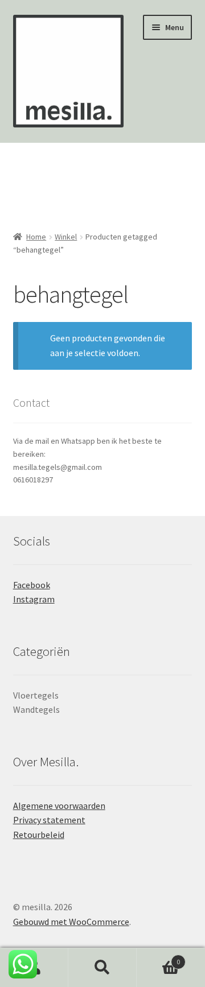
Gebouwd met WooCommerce (71, 921)
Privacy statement (49, 819)
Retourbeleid (38, 834)
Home (36, 237)
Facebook (31, 584)
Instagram (34, 599)
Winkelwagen (158, 957)
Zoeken (102, 967)
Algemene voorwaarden (59, 805)
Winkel (66, 237)
